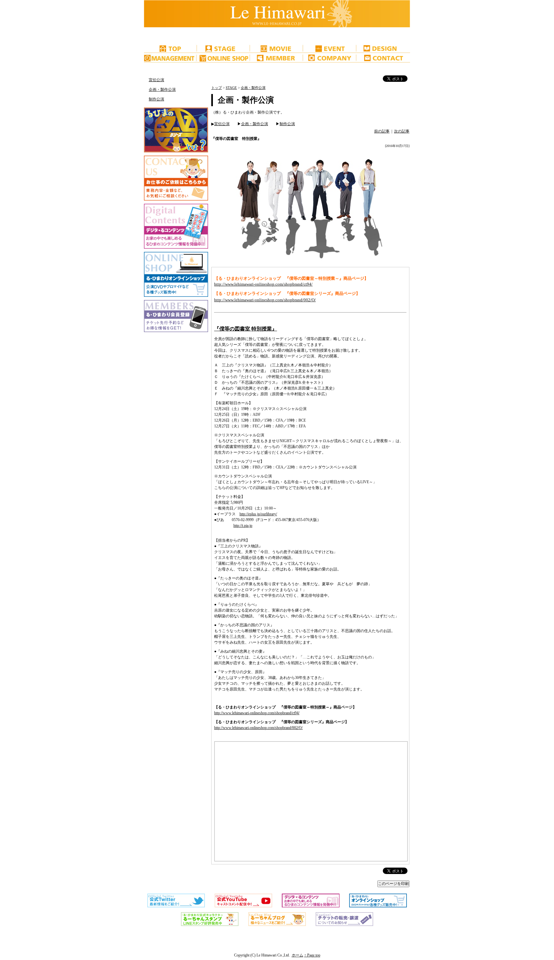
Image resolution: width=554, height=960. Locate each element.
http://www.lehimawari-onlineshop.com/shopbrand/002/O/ (265, 299)
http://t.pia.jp (242, 525)
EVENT (330, 48)
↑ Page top (312, 955)
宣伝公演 (156, 80)
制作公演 (156, 99)
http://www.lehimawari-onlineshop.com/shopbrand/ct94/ (263, 284)
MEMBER (277, 58)
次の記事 (401, 131)
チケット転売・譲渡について (170, 67)
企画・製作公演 (162, 89)
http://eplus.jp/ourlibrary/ (258, 514)
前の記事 (382, 131)
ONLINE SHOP (223, 58)
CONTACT (383, 58)
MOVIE (277, 48)
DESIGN (383, 48)
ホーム (297, 955)
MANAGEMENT (170, 58)
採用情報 (170, 35)
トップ (216, 88)
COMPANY (330, 58)
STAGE (223, 48)
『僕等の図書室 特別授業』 (245, 328)
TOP (170, 48)
